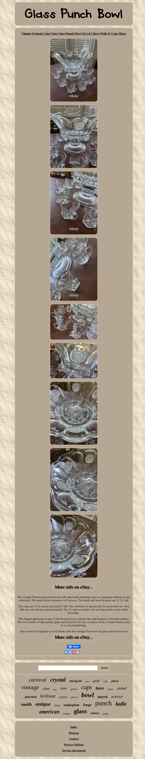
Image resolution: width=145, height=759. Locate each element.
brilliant (47, 696)
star (87, 681)
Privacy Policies (74, 744)
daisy (57, 705)
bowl (87, 694)
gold (96, 681)
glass (80, 711)
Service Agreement (74, 750)
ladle (121, 704)
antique (43, 704)
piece (115, 681)
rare (63, 688)
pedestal (117, 696)
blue (54, 690)
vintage (30, 687)
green (74, 689)
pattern (63, 696)
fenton (110, 689)
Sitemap (74, 732)
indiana (95, 713)
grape (105, 713)
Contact (74, 738)
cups (86, 687)
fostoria (66, 713)
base (100, 688)
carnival (37, 680)
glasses (74, 697)
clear (46, 689)
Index (73, 727)
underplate (71, 705)
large (87, 705)
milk (105, 681)
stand (121, 688)
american (49, 712)
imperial (103, 696)
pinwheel (30, 696)
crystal (58, 680)
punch (103, 703)
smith (26, 704)
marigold (75, 681)
